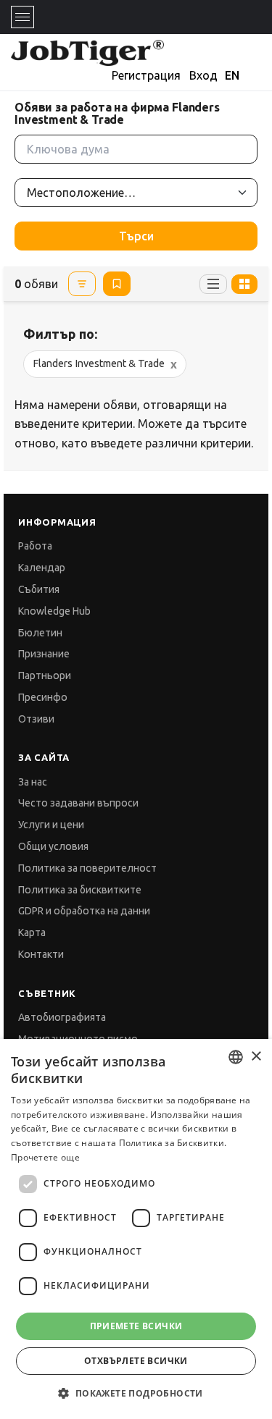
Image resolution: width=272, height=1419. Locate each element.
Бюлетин (40, 633)
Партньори (44, 675)
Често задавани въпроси (78, 803)
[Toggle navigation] (22, 17)
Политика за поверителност (87, 868)
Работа (35, 546)
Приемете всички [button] (136, 1326)
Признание (44, 654)
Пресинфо (42, 697)
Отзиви (36, 719)
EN (232, 75)
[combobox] (235, 1057)
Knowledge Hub (54, 611)
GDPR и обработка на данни (84, 911)
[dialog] (136, 1229)
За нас (32, 782)
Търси (136, 236)
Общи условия (53, 846)
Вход (203, 75)
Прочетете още (45, 1157)
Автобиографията (62, 1017)
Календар (41, 567)
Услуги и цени (51, 824)
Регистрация (146, 75)
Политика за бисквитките (79, 890)
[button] (135, 1393)
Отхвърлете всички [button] (136, 1361)
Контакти (41, 954)
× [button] (255, 1056)
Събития (38, 589)
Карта (32, 932)
